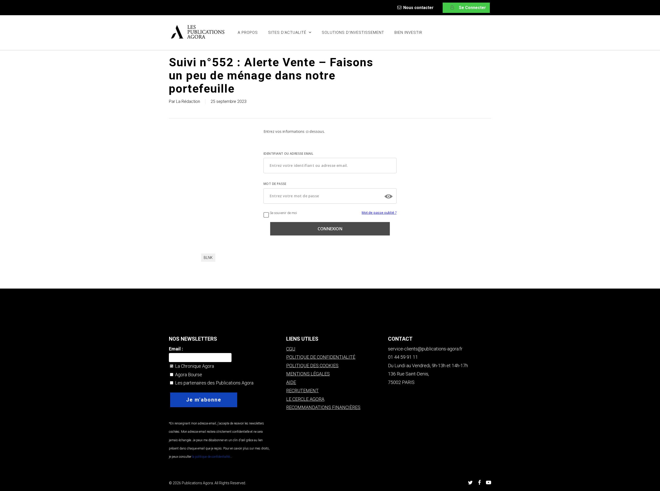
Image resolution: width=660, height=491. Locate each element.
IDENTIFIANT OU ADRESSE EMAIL (288, 153)
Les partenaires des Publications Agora (213, 383)
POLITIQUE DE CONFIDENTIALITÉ (320, 357)
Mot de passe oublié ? (379, 212)
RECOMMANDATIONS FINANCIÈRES (323, 407)
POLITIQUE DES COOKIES (312, 365)
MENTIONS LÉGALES (308, 374)
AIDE (291, 382)
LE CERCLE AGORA (305, 399)
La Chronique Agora (194, 366)
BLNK (208, 258)
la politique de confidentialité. (211, 457)
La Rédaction (188, 101)
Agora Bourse (188, 374)
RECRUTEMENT (302, 390)
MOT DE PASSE (274, 184)
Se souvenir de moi (283, 213)
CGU (290, 348)
